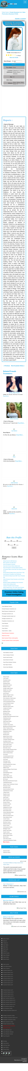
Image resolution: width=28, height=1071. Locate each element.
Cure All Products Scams (8, 703)
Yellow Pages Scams (7, 775)
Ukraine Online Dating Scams (9, 584)
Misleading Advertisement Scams (10, 780)
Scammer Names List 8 (8, 984)
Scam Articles (6, 1043)
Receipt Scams (6, 799)
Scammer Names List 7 (8, 982)
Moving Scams (6, 713)
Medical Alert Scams (7, 685)
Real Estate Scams (7, 714)
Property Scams (6, 805)
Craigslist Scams (6, 719)
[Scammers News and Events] (20, 875)
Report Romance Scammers (8, 633)
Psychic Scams (6, 832)
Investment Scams (7, 741)
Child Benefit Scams (7, 782)
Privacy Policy (6, 1049)
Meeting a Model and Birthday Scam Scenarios (13, 582)
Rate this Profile (14, 57)
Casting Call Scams (7, 708)
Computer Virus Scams (8, 724)
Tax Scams (5, 754)
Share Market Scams (7, 817)
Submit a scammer (20, 18)
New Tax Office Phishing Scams (10, 749)
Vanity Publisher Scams (8, 757)
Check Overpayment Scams (9, 701)
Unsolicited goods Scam (8, 756)
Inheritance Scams (7, 804)
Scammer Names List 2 (8, 972)
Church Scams (6, 709)
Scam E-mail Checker (7, 657)
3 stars (20, 541)
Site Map (5, 1041)
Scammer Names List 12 (8, 996)
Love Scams (5, 678)
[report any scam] (2, 643)
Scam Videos (5, 628)
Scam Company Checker (8, 655)
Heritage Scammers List (7, 618)
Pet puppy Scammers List (7, 613)
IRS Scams (5, 779)
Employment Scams (7, 731)
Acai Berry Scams (7, 704)
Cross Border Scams (7, 820)
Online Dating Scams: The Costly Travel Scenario (13, 587)
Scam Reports (5, 623)
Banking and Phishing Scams (9, 726)
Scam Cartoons (5, 626)
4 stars (14, 541)
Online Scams (5, 12)
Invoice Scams (6, 825)
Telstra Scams (6, 774)
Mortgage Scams (6, 828)
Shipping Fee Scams (7, 807)
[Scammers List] (21, 891)
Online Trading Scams (8, 728)
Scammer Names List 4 (8, 976)
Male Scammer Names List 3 (9, 1002)
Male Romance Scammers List (8, 611)
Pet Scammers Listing (7, 1008)
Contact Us (5, 942)
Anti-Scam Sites (6, 1045)
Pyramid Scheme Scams (8, 700)
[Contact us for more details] (18, 926)
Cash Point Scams (7, 813)
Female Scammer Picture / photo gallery (10, 640)
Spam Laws (5, 949)
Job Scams (5, 759)
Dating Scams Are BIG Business (10, 561)
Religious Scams (6, 686)
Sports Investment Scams (8, 789)
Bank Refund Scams (7, 746)
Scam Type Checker (7, 664)
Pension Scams (6, 802)
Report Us (5, 951)
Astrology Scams (6, 761)
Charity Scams (6, 732)
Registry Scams (6, 794)
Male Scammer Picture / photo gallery (10, 638)
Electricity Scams (6, 787)
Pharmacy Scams (7, 785)
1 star (16, 545)
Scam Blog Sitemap (7, 1051)
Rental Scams (6, 734)
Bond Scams (6, 837)
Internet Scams (6, 681)
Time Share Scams (7, 838)
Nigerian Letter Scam (7, 696)
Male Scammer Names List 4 (9, 1004)
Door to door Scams (7, 744)
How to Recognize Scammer (9, 564)
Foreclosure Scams (7, 809)
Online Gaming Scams (8, 752)
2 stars (11, 545)
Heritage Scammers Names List (9, 1010)
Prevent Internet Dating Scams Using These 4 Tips (13, 572)
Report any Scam (5, 635)
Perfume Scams (6, 723)
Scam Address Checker (8, 652)
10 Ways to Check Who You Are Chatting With (12, 589)
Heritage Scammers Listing (9, 1015)
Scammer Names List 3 (8, 974)
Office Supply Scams (7, 800)
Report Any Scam (6, 1027)
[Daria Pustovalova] (14, 38)
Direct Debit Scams (7, 810)
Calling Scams (6, 792)
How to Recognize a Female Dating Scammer (12, 567)
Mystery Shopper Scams (8, 695)
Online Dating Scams (7, 737)
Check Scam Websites (8, 667)
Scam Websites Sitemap (8, 1031)
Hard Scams (5, 797)
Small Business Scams (8, 790)
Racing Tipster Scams (7, 835)
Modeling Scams (6, 711)
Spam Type (5, 947)
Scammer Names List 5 (8, 978)
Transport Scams (6, 691)
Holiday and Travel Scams (8, 729)
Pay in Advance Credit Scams (9, 698)
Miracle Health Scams (7, 777)
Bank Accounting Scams (8, 815)
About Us (5, 940)
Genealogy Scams (7, 766)
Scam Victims (6, 957)
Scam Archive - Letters (6, 630)
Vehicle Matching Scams (8, 812)
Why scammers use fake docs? (9, 562)
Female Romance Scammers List (9, 608)
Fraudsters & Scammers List (8, 621)
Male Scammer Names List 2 (9, 1000)
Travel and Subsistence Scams (9, 840)
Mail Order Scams (7, 747)
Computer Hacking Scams (8, 739)
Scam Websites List (7, 1029)
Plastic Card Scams (7, 830)
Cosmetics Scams (7, 762)
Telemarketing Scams (7, 772)
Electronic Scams (6, 822)
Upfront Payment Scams (8, 742)
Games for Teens (6, 852)
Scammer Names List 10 (8, 992)
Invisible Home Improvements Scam (10, 716)
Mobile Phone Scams (7, 736)
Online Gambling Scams (8, 751)
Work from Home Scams (8, 706)
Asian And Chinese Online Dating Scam (11, 566)
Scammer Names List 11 (8, 994)
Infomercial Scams (7, 823)
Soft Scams (5, 771)
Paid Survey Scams (7, 721)
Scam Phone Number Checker (9, 662)
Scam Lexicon (6, 964)
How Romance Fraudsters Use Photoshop (12, 574)
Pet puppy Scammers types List (8, 616)
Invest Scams (6, 693)
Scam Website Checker (7, 606)
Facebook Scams (6, 680)
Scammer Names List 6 (8, 980)
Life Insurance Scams (7, 827)
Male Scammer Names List (8, 998)
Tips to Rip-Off (6, 1036)
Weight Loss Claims (7, 690)
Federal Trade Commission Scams (10, 784)
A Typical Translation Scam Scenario (11, 585)
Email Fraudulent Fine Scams (9, 764)
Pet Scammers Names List (8, 1006)
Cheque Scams (6, 795)
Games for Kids (6, 850)
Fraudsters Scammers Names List (10, 1017)
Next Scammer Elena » (17, 365)
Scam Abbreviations (7, 966)
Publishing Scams (7, 718)
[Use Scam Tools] (21, 908)
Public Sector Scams (7, 833)
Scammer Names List (7, 970)
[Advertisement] (14, 101)
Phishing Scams (6, 683)
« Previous (7, 365)
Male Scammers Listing (8, 1021)
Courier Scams (6, 818)
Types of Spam (6, 955)
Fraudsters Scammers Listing (9, 1019)
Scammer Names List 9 (8, 990)
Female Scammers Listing (8, 1023)
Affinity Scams (6, 767)
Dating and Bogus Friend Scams (10, 769)
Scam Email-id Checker (8, 659)
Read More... (6, 396)
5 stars (8, 541)
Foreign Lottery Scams (8, 688)
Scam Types (5, 944)
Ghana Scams (6, 676)
